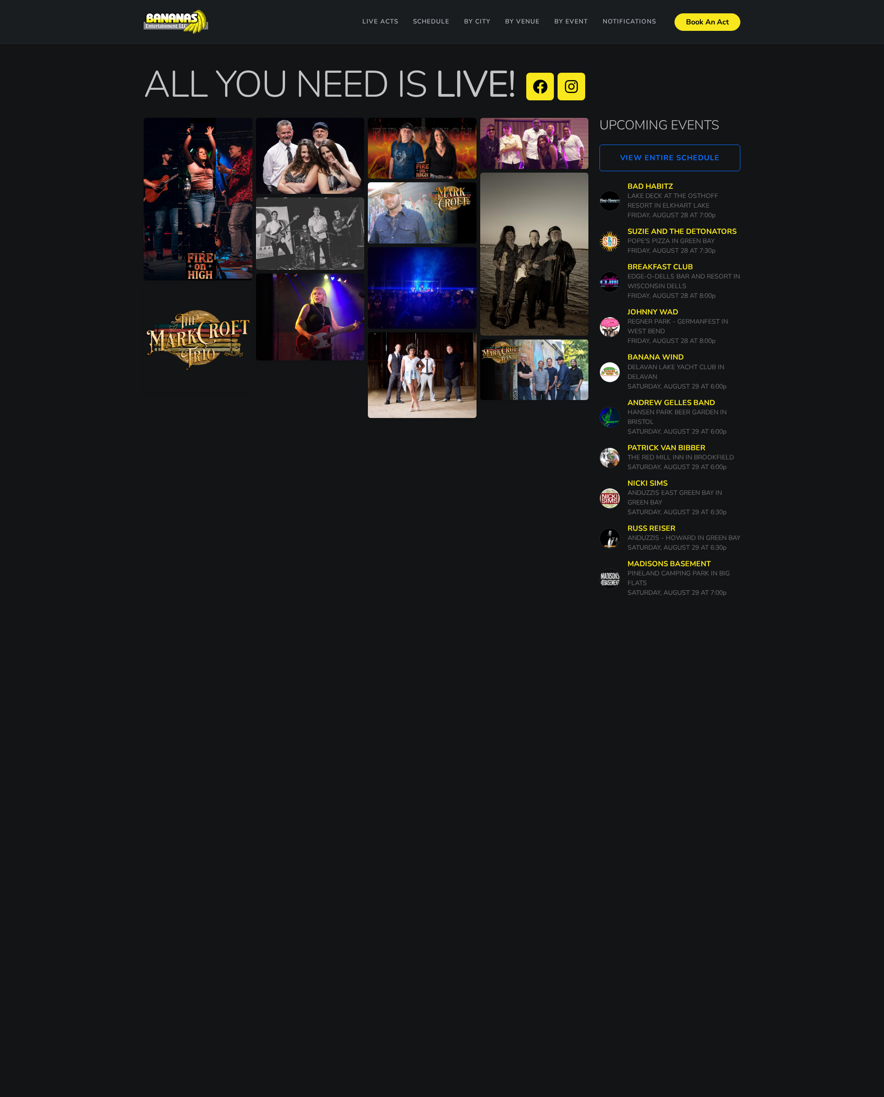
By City (477, 21)
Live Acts (380, 21)
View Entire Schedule (670, 158)
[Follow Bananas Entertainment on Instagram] (571, 86)
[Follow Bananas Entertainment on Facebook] (540, 86)
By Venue (522, 21)
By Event (571, 21)
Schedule (431, 21)
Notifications (629, 21)
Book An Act (707, 22)
